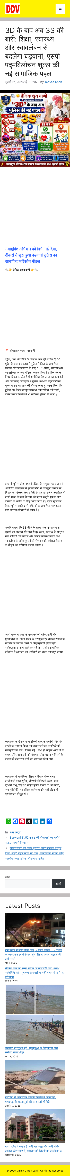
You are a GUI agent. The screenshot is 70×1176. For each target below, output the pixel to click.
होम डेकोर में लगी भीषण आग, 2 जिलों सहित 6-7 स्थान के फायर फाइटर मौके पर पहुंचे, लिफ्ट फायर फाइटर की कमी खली (33, 954)
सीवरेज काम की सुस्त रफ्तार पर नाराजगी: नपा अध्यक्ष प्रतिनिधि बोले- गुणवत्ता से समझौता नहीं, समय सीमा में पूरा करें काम (34, 973)
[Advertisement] (35, 209)
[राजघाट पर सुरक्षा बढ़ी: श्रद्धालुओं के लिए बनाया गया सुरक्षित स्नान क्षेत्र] (35, 1015)
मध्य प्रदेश (15, 832)
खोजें (7, 877)
